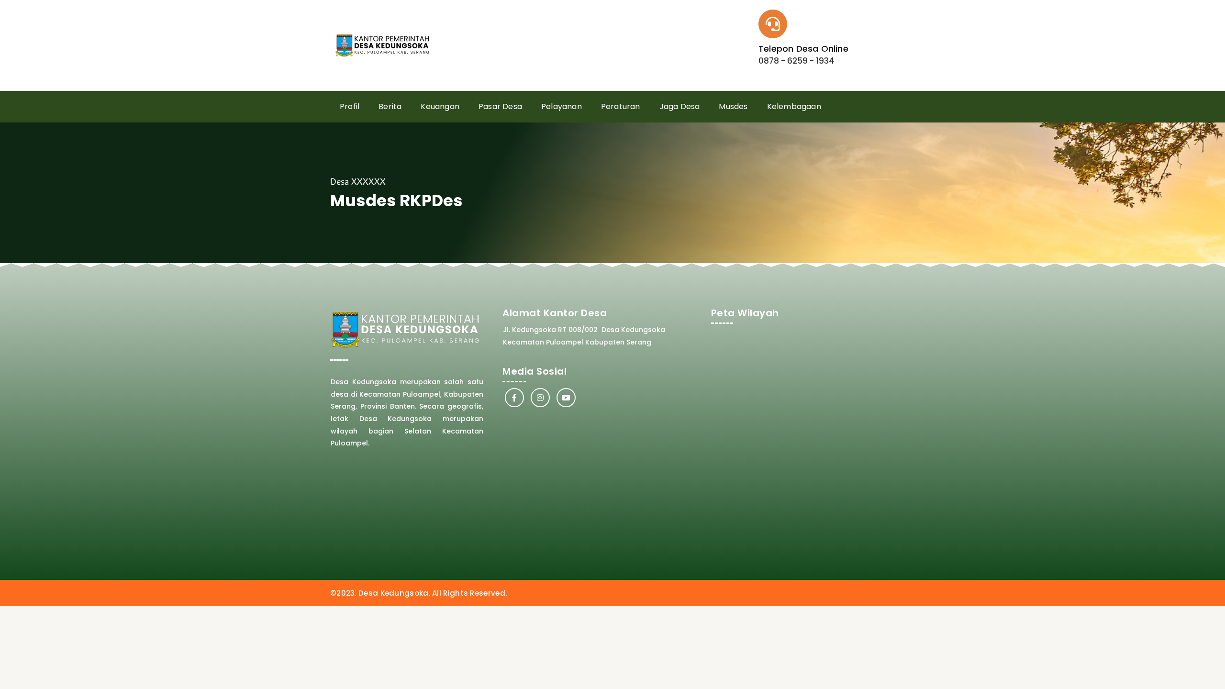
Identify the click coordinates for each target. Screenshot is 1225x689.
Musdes (733, 106)
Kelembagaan (794, 106)
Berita (390, 106)
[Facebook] (514, 397)
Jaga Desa (679, 106)
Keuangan (440, 106)
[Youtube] (566, 397)
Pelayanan (561, 106)
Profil (349, 106)
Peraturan (620, 106)
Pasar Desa (500, 106)
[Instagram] (540, 397)
